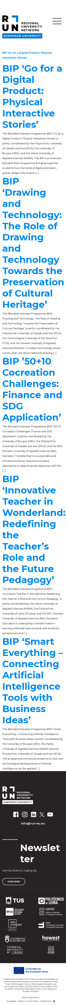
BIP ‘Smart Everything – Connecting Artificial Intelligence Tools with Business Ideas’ (32, 681)
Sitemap (21, 1001)
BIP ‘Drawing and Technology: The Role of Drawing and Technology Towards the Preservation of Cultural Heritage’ (33, 242)
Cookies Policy (46, 1001)
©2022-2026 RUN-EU (30, 997)
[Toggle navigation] (57, 21)
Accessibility (11, 1001)
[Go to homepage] (33, 795)
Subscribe (14, 881)
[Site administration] (54, 1001)
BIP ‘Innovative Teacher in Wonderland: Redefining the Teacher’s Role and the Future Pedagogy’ (34, 529)
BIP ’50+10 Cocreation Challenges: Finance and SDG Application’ (32, 389)
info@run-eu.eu (33, 823)
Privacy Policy (32, 1001)
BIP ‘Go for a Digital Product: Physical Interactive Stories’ (32, 96)
